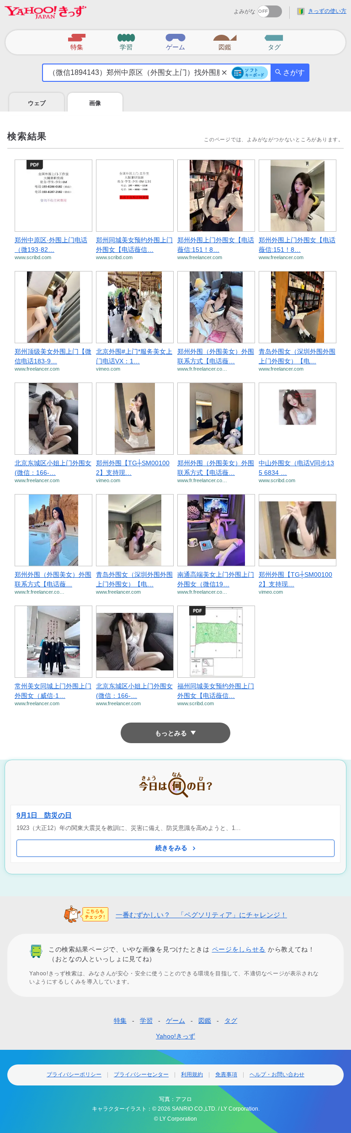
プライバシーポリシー (74, 1074)
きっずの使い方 (327, 11)
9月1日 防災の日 (44, 815)
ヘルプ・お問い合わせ (277, 1074)
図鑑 (204, 1020)
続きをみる (171, 847)
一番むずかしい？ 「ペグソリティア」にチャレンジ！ (201, 915)
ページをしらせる (239, 949)
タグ (230, 1020)
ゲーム (175, 1020)
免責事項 (226, 1074)
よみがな (244, 11)
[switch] (236, 8)
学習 (146, 1020)
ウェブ (37, 103)
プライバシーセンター (141, 1074)
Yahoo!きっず (175, 1036)
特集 (120, 1020)
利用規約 (192, 1074)
